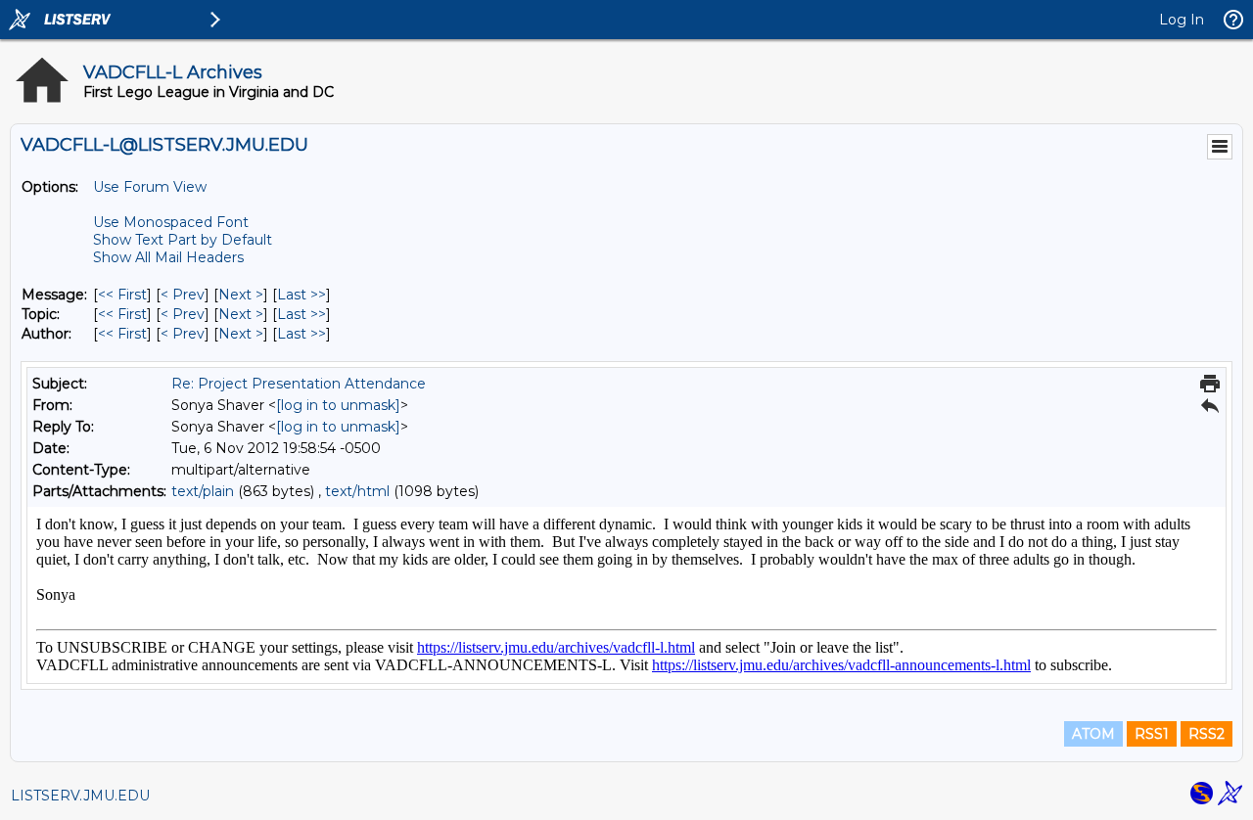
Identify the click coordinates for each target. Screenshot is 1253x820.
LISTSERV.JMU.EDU (80, 795)
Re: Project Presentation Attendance (298, 383)
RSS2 (1206, 734)
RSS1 (1152, 734)
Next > (240, 294)
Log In (1181, 19)
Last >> (301, 294)
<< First (122, 294)
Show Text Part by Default (182, 240)
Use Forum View (150, 187)
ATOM (1093, 734)
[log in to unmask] (338, 405)
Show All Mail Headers (168, 257)
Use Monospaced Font (171, 222)
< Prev (183, 294)
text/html (357, 491)
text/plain (202, 491)
